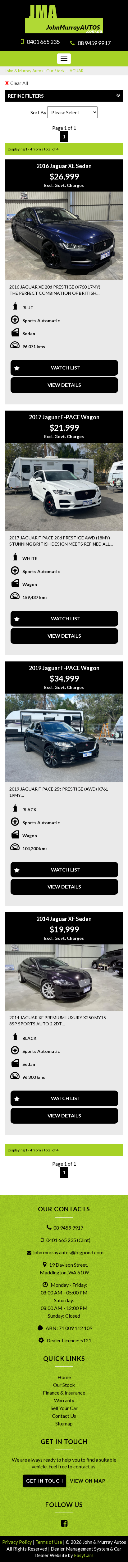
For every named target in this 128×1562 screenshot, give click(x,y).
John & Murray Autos (24, 70)
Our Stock (55, 70)
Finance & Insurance (64, 1392)
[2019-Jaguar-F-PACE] (64, 738)
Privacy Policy (17, 1542)
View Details (64, 385)
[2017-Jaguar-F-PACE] (64, 487)
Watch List (65, 367)
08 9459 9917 (94, 43)
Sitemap (64, 1423)
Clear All (19, 83)
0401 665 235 (43, 41)
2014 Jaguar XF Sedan (64, 918)
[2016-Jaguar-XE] (64, 236)
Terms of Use (49, 1542)
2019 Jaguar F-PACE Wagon (64, 668)
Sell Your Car (64, 1408)
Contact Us (64, 1416)
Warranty (64, 1400)
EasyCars (84, 1555)
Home (64, 1377)
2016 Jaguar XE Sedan (64, 166)
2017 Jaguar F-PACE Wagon (64, 417)
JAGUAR (76, 70)
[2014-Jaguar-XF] (64, 977)
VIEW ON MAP (87, 1481)
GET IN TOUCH (44, 1481)
